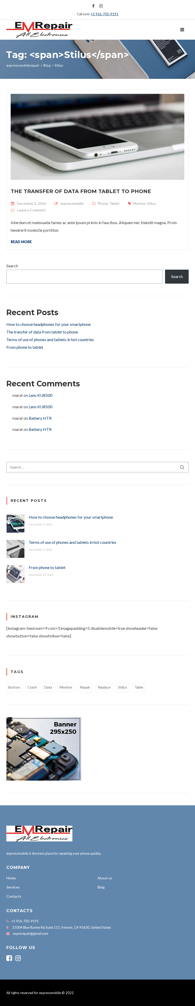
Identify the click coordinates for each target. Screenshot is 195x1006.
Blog (101, 887)
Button (14, 687)
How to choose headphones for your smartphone (48, 324)
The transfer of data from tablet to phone (81, 191)
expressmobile (72, 203)
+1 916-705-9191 (104, 14)
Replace (104, 687)
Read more (21, 242)
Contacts (13, 896)
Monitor (139, 203)
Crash (32, 687)
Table (139, 687)
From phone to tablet (24, 347)
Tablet (114, 203)
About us (105, 878)
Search (12, 265)
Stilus (151, 203)
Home (11, 878)
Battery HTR (40, 418)
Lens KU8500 (40, 395)
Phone (103, 203)
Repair (85, 687)
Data (48, 687)
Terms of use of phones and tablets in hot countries (50, 339)
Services (13, 887)
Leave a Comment (31, 210)
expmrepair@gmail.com (30, 933)
